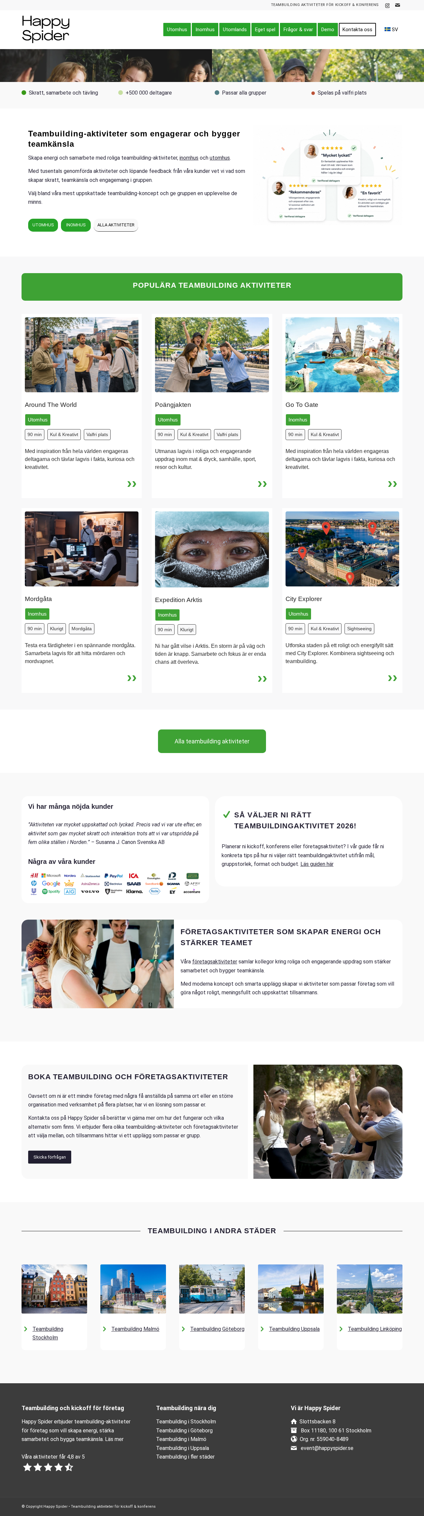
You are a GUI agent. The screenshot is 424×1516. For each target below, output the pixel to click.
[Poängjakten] (212, 355)
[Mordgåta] (81, 549)
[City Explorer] (342, 549)
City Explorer (304, 598)
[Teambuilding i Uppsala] (291, 1289)
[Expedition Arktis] (212, 549)
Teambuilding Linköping (375, 1329)
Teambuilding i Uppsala (182, 1448)
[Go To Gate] (342, 355)
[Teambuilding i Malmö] (133, 1289)
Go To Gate (302, 404)
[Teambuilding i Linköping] (369, 1289)
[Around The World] (81, 355)
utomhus (220, 158)
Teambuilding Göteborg (217, 1329)
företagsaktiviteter (214, 961)
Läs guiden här (317, 864)
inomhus (189, 158)
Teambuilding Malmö (135, 1329)
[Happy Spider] (53, 29)
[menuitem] (177, 29)
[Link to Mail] (397, 5)
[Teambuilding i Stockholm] (54, 1289)
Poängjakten (173, 404)
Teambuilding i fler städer (185, 1457)
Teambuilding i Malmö (181, 1439)
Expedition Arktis (178, 599)
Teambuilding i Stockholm (186, 1421)
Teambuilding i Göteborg (184, 1430)
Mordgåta (38, 598)
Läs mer (114, 1439)
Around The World (51, 404)
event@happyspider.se (327, 1448)
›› (132, 483)
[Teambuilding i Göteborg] (212, 1289)
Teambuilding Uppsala (294, 1329)
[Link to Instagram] (387, 5)
